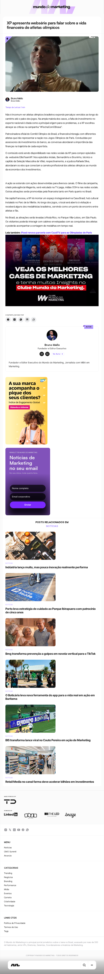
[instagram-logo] (5, 829)
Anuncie (8, 855)
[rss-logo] (23, 829)
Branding (8, 881)
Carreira (8, 897)
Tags (6, 931)
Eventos (8, 893)
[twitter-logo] (10, 829)
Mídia (6, 889)
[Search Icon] (84, 965)
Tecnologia (9, 905)
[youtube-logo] (18, 829)
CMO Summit (10, 851)
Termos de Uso (11, 927)
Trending (8, 873)
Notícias (8, 847)
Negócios (8, 877)
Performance (10, 885)
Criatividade (9, 901)
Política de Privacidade (14, 923)
